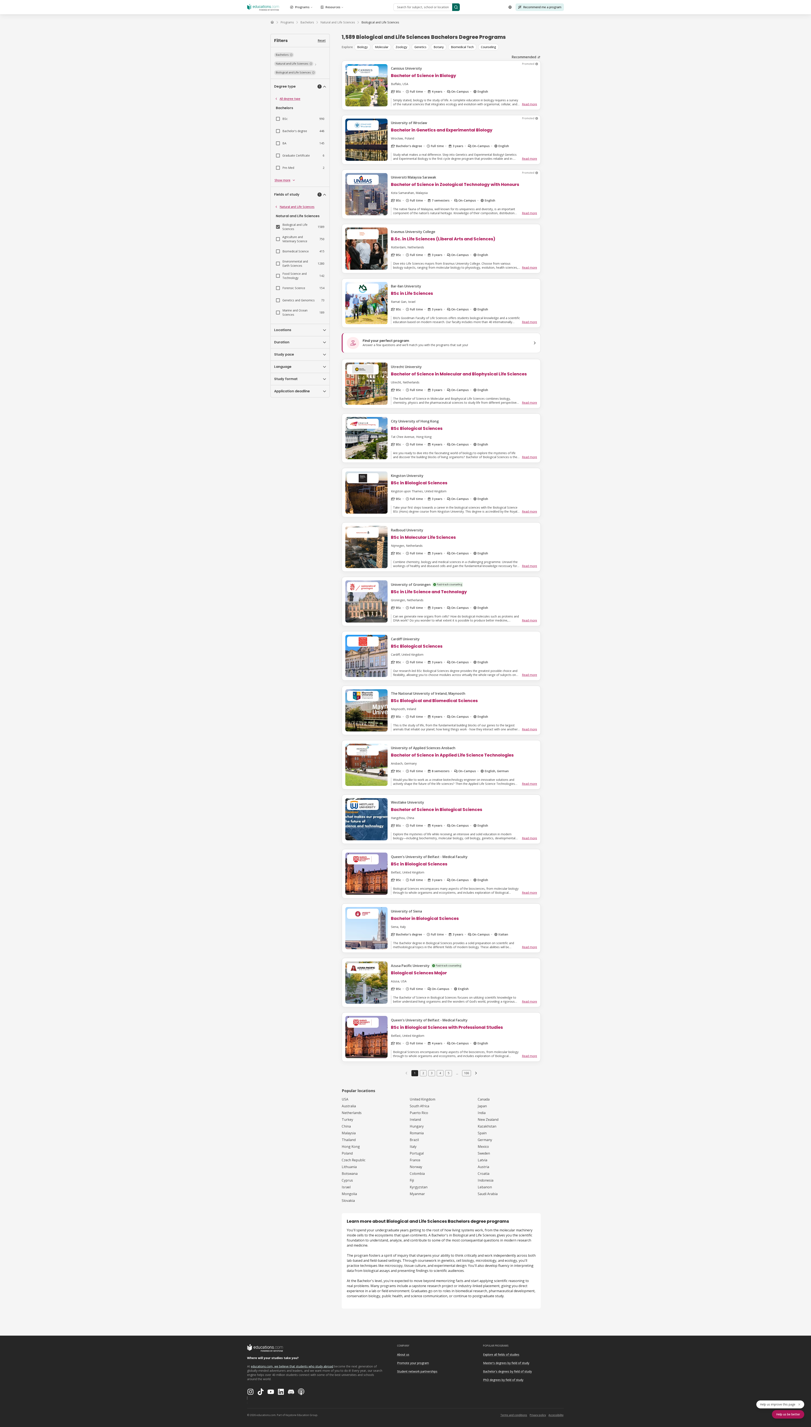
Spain (482, 1133)
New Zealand (488, 1119)
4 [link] (440, 1073)
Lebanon (485, 1187)
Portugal (417, 1153)
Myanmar (417, 1193)
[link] (380, 22)
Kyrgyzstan (418, 1187)
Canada (484, 1099)
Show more (282, 180)
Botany (439, 47)
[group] (447, 47)
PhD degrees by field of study (503, 1380)
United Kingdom (422, 1099)
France (415, 1160)
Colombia (417, 1173)
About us (403, 1355)
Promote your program (413, 1363)
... (457, 1073)
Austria (483, 1166)
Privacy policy (538, 1415)
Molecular (381, 47)
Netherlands (352, 1112)
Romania (417, 1133)
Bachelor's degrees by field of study (507, 1371)
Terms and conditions (513, 1415)
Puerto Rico (419, 1112)
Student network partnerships (417, 1371)
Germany (485, 1139)
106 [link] (466, 1073)
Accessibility (555, 1415)
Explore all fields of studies (501, 1355)
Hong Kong (351, 1146)
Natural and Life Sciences (297, 207)
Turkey (347, 1119)
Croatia (483, 1173)
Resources (332, 7)
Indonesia (485, 1180)
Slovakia (348, 1200)
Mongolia (349, 1193)
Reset (322, 40)
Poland (347, 1153)
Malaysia (349, 1133)
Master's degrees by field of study (506, 1363)
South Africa (419, 1106)
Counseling (488, 47)
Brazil (414, 1139)
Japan (482, 1106)
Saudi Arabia (488, 1193)
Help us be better (788, 1414)
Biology (362, 47)
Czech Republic (353, 1160)
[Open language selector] (510, 7)
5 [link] (448, 1073)
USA (345, 1099)
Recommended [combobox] (524, 57)
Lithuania (349, 1166)
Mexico (483, 1146)
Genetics (420, 47)
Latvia (482, 1160)
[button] (284, 54)
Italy (413, 1146)
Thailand (349, 1139)
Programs (302, 7)
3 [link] (432, 1073)
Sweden (484, 1153)
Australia (349, 1106)
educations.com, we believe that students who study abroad (292, 1366)
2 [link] (423, 1073)
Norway (416, 1166)
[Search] (456, 7)
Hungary (417, 1126)
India (482, 1112)
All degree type (290, 99)
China (346, 1126)
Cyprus (347, 1180)
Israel (346, 1187)
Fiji (412, 1180)
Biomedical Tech (462, 47)
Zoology (401, 47)
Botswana (350, 1173)
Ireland (415, 1119)
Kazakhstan (487, 1126)
